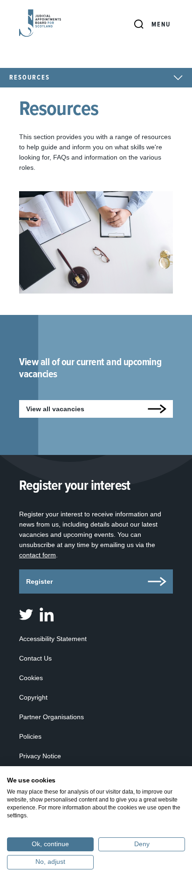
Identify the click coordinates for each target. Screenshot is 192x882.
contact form (37, 555)
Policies (30, 736)
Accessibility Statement (53, 638)
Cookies (31, 678)
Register (39, 581)
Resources (29, 78)
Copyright (33, 697)
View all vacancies (55, 409)
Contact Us (35, 658)
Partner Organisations (51, 717)
